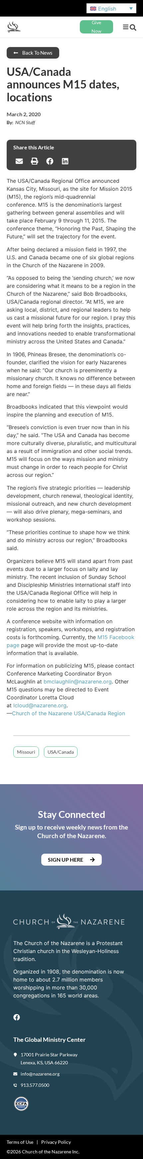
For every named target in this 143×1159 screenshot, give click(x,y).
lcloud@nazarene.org (40, 705)
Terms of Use (20, 1142)
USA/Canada (61, 752)
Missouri (26, 752)
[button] (125, 27)
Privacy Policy (56, 1142)
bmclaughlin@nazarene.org (78, 681)
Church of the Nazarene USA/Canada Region (68, 713)
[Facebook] (16, 1017)
